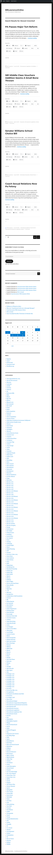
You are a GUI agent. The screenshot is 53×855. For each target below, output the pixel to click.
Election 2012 (10, 482)
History (8, 578)
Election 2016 (10, 489)
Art (7, 391)
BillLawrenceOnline (14, 10)
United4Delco (10, 835)
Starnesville (10, 793)
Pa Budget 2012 (10, 677)
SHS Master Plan (11, 784)
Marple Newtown (11, 639)
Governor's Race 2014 (12, 554)
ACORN (8, 386)
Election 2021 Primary (12, 507)
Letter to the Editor (11, 628)
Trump (8, 817)
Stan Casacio (10, 791)
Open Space (9, 670)
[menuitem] (1, 1)
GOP (8, 550)
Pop (7, 731)
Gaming (9, 541)
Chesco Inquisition (11, 416)
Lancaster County (11, 617)
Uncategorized (10, 831)
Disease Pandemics (11, 474)
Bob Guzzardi (10, 404)
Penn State (9, 699)
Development (10, 471)
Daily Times (10, 454)
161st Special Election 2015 (13, 378)
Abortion (9, 382)
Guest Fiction (10, 559)
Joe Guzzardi (10, 603)
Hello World (10, 574)
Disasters (9, 472)
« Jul (12, 346)
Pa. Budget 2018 (11, 697)
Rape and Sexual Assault (13, 744)
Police (8, 728)
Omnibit (9, 666)
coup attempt (10, 445)
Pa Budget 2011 (10, 675)
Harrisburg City (10, 567)
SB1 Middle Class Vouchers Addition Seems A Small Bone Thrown (21, 78)
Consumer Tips (10, 442)
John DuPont (10, 605)
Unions (8, 833)
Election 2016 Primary (12, 491)
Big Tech (9, 398)
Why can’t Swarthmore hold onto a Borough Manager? (21, 308)
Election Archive (11, 523)
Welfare (8, 842)
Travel (8, 815)
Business (9, 413)
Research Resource (11, 751)
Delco (8, 462)
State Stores (10, 795)
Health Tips (9, 572)
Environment (10, 529)
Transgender (10, 813)
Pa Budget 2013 (10, 679)
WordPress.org (10, 366)
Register (9, 359)
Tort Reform (33, 66)
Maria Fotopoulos (11, 637)
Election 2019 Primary (12, 500)
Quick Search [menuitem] (13, 1)
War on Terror (10, 838)
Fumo (8, 540)
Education (22, 121)
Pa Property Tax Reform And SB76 (15, 693)
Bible (8, 395)
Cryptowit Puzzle (11, 453)
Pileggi (8, 722)
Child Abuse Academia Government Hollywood (18, 420)
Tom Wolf (9, 806)
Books (8, 407)
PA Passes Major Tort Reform (21, 26)
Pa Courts (9, 688)
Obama (8, 663)
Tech (8, 802)
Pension (9, 715)
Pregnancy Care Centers (13, 733)
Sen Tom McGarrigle (12, 771)
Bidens (8, 396)
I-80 (8, 590)
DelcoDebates (10, 467)
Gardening (9, 543)
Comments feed (11, 364)
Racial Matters (10, 741)
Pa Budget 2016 (10, 684)
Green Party (10, 556)
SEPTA (8, 779)
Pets (8, 717)
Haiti (8, 563)
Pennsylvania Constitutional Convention (17, 704)
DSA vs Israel (20, 292)
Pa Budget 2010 (10, 674)
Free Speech (10, 538)
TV (7, 826)
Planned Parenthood (12, 724)
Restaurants (10, 753)
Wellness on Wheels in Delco (14, 306)
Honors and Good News (13, 583)
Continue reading (32, 38)
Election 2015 (10, 487)
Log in (8, 360)
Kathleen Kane (10, 610)
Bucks (8, 409)
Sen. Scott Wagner (11, 773)
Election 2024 (10, 516)
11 (12, 335)
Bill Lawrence (10, 66)
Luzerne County (11, 634)
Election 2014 (10, 485)
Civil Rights (9, 429)
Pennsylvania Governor (12, 708)
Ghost (8, 547)
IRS (7, 599)
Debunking (9, 460)
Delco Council (10, 463)
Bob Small (9, 405)
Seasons (9, 770)
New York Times (11, 659)
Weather (9, 840)
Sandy (8, 764)
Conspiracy (9, 440)
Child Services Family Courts (14, 422)
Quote (8, 739)
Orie (8, 672)
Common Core (10, 434)
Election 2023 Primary (12, 514)
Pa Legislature (10, 692)
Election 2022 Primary (12, 511)
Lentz (8, 625)
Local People (10, 632)
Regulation (9, 746)
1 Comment (11, 123)
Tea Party (9, 800)
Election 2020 (10, 501)
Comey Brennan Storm (12, 433)
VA (7, 837)
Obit (8, 664)
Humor (8, 587)
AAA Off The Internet (12, 380)
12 (17, 335)
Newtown (9, 661)
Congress (9, 436)
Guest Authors (10, 558)
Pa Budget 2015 (10, 683)
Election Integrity (11, 525)
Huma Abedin (10, 585)
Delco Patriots (10, 465)
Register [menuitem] (8, 1)
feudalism (9, 534)
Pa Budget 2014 (10, 681)
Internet (9, 597)
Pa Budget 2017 (10, 686)
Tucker (8, 822)
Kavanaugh (9, 614)
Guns (8, 561)
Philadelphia (10, 719)
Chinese (9, 424)
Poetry (8, 726)
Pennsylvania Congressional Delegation (17, 703)
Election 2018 (10, 494)
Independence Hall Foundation (14, 596)
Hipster (8, 576)
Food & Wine (10, 536)
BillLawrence (10, 227)
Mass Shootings (11, 643)
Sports (22, 229)
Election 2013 (10, 483)
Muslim (8, 657)
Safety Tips (9, 759)
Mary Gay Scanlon (11, 641)
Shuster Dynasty (11, 786)
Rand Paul (9, 742)
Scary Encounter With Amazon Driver (26, 286)
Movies (8, 654)
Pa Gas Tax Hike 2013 (12, 690)
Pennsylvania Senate (12, 713)
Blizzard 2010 (10, 402)
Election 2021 (10, 505)
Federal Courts (10, 532)
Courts (8, 447)
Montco (9, 652)
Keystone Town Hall (12, 616)
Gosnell (8, 552)
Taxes (8, 799)
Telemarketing (10, 804)
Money (8, 650)
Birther (8, 400)
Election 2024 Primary (12, 518)
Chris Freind (10, 425)
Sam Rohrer (10, 762)
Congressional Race (11, 438)
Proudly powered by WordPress (20, 851)
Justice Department (11, 608)
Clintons (9, 431)
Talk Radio (9, 797)
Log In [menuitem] (4, 1)
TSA (8, 820)
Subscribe (9, 261)
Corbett (8, 444)
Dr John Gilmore (11, 476)
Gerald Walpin (10, 545)
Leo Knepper (10, 626)
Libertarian (9, 630)
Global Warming (11, 549)
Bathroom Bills (10, 393)
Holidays (9, 579)
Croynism (9, 451)
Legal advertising (11, 621)
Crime (8, 449)
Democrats (22, 174)
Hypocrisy (9, 588)
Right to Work (10, 755)
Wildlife (8, 844)
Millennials (9, 648)
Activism (9, 387)
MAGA (8, 635)
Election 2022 (10, 509)
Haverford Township (12, 568)
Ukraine (9, 829)
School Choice (33, 174)
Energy (8, 527)
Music (8, 655)
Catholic (9, 415)
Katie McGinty (10, 612)
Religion (9, 748)
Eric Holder (9, 530)
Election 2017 (10, 492)
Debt (8, 458)
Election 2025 (10, 520)
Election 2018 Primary (12, 496)
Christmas (9, 427)
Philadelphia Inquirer (12, 721)
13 (22, 335)
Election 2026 (10, 521)
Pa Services (9, 695)
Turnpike (9, 824)
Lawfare (9, 619)
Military (9, 646)
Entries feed (10, 362)
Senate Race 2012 (11, 777)
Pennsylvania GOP (11, 706)
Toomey (9, 808)
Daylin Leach (10, 456)
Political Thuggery (11, 730)
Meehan (9, 645)
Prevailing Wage (11, 735)
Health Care (10, 570)
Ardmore (9, 389)
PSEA (8, 737)
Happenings (10, 565)
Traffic (8, 811)
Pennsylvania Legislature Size (14, 712)
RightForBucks (10, 757)
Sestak (8, 780)
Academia (9, 384)
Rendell (8, 750)
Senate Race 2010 (11, 775)
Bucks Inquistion (11, 411)
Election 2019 (10, 498)
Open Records (10, 668)
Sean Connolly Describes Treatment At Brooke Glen (20, 313)
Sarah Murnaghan (11, 766)
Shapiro (9, 782)
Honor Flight (10, 581)
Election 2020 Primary (12, 503)
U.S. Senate (9, 827)
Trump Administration (12, 818)
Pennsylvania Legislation (25, 66)
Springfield (9, 789)
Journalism (9, 607)
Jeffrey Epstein (10, 601)
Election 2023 (10, 512)
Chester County (10, 418)
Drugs (8, 478)
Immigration (10, 594)
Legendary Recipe (11, 623)
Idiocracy (9, 592)
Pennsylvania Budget (12, 701)
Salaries (9, 760)
